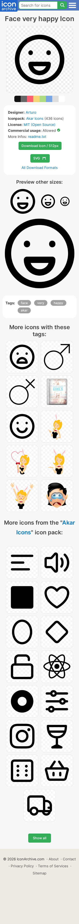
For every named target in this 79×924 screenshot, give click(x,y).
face (24, 303)
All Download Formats (39, 168)
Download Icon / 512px (40, 146)
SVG (36, 158)
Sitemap (39, 873)
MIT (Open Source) (39, 125)
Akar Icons (34, 118)
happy (58, 303)
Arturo (31, 112)
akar (24, 310)
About (54, 859)
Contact (69, 859)
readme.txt (37, 137)
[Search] (62, 5)
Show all (39, 838)
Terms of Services (53, 866)
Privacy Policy (22, 866)
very (40, 303)
